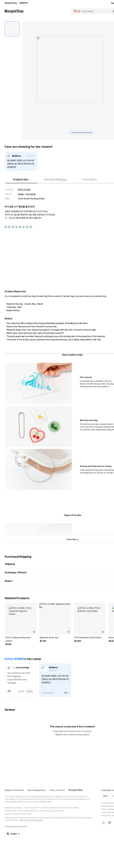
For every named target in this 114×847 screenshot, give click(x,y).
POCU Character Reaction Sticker (18, 639)
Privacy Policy (76, 790)
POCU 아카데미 (24, 189)
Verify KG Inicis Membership (31, 820)
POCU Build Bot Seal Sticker (88, 637)
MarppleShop (11, 3)
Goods (21, 194)
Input (30, 691)
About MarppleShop (36, 790)
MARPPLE (24, 3)
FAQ (105, 796)
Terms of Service (57, 790)
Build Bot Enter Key (49, 637)
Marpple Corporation (14, 790)
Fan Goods (30, 194)
